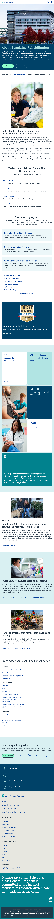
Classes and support (10, 718)
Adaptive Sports (11, 275)
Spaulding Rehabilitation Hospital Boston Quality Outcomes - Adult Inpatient (11, 699)
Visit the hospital (7, 66)
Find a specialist (21, 66)
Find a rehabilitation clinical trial (39, 597)
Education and (10, 809)
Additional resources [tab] (39, 74)
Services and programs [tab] (20, 74)
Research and (9, 694)
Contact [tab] (49, 74)
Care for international (10, 670)
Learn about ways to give (21, 648)
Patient (6, 801)
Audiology (9, 287)
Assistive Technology (13, 281)
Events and (7, 833)
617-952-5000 (9, 756)
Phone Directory (21, 756)
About (4, 845)
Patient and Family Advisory (12, 676)
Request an (9, 827)
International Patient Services (37, 756)
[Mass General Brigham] (7, 2)
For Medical (9, 836)
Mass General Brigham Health (14, 812)
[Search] (48, 2)
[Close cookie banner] (48, 909)
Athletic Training (11, 284)
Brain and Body (11, 290)
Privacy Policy (9, 915)
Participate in (8, 830)
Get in (5, 824)
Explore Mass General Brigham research (13, 597)
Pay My (5, 821)
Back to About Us (7, 6)
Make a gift (6, 648)
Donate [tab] (30, 74)
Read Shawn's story (8, 545)
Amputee (11, 278)
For (6, 860)
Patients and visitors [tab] (7, 74)
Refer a (6, 678)
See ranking (6, 333)
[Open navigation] (51, 2)
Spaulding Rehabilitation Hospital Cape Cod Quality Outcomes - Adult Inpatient (13, 706)
